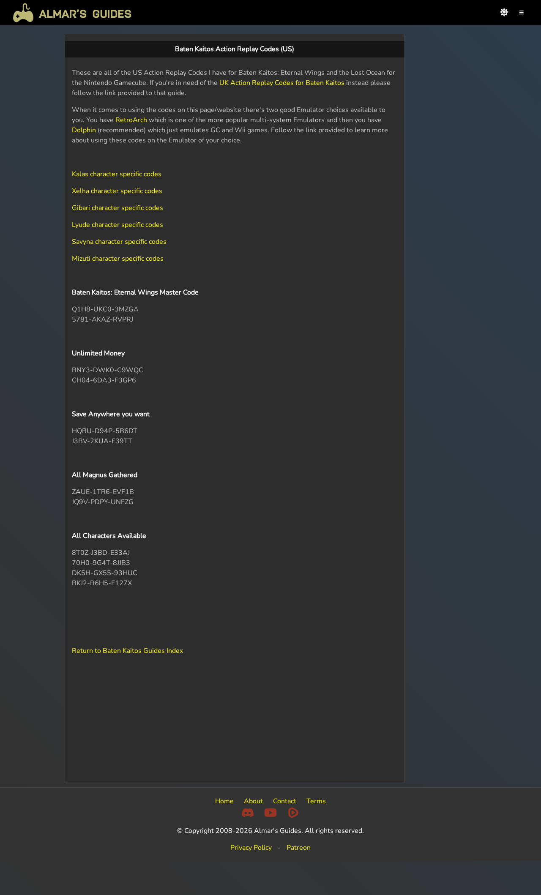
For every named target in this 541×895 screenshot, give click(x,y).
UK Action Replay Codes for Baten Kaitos (281, 82)
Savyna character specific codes (119, 241)
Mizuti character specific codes (118, 258)
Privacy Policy (251, 847)
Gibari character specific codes (117, 208)
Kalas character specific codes (116, 174)
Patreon (299, 847)
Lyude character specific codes (117, 224)
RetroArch (131, 120)
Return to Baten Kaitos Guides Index (127, 650)
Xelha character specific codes (117, 191)
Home (224, 801)
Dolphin (84, 130)
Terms (316, 801)
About (253, 801)
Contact (284, 801)
